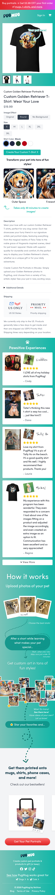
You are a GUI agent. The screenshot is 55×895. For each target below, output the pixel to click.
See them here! (41, 712)
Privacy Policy (38, 891)
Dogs (21, 879)
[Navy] (12, 143)
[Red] (24, 143)
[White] (30, 143)
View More (29, 562)
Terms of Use (23, 891)
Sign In (41, 15)
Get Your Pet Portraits (27, 841)
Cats (35, 879)
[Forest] (18, 143)
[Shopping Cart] (50, 15)
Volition (37, 887)
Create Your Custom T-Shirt (21, 152)
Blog (12, 891)
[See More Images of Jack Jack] (26, 812)
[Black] (6, 143)
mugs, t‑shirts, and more (28, 6)
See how (12, 875)
